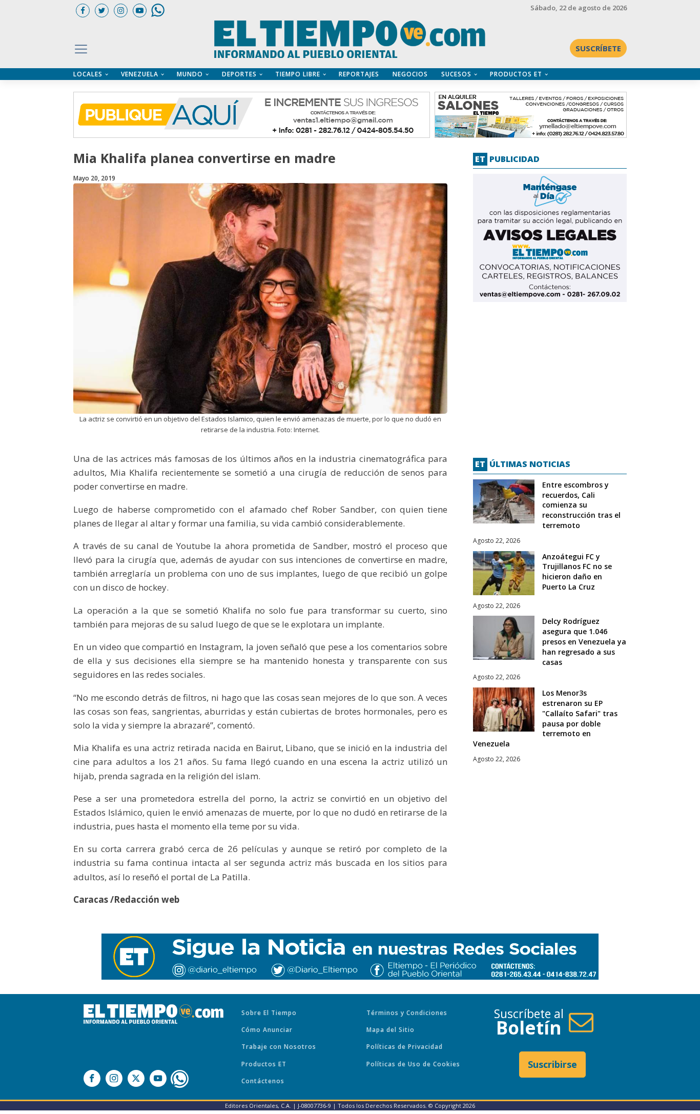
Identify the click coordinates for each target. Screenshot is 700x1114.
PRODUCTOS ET (516, 74)
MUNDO (190, 74)
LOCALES (87, 74)
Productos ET (263, 1064)
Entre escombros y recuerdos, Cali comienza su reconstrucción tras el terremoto (581, 505)
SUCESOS (456, 74)
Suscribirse (552, 1064)
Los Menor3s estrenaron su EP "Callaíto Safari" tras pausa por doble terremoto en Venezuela (545, 718)
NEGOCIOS (410, 74)
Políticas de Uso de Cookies (413, 1064)
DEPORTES (239, 74)
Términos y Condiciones (406, 1012)
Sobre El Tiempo (269, 1012)
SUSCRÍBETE (598, 48)
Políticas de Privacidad (404, 1046)
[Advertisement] (550, 376)
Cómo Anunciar (267, 1029)
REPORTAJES (359, 74)
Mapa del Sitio (390, 1029)
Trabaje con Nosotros (278, 1046)
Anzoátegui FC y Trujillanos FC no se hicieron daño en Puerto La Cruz (577, 572)
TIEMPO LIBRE (297, 74)
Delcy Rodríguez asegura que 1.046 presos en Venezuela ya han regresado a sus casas (584, 641)
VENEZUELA (139, 74)
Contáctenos (262, 1081)
